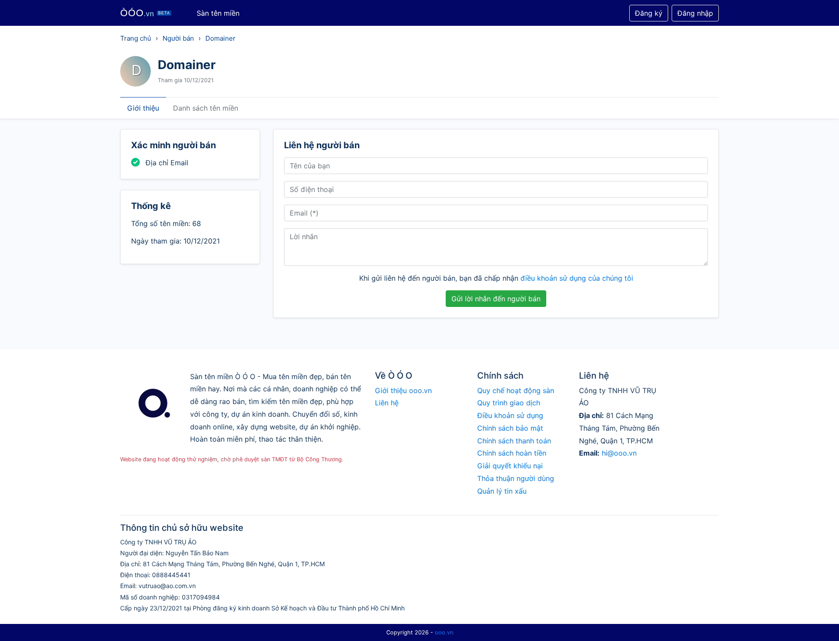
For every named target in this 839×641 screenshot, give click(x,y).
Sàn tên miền (218, 13)
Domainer (220, 38)
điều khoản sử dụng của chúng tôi (576, 278)
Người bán (178, 38)
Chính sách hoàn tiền (511, 453)
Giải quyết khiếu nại (510, 465)
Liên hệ (387, 402)
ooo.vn (444, 632)
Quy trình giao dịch (508, 402)
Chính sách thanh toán (514, 440)
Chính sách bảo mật (510, 428)
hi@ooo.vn (619, 453)
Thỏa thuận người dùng (515, 478)
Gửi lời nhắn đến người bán (496, 298)
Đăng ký (648, 13)
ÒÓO (145, 12)
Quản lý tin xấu (502, 491)
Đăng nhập (695, 13)
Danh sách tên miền (205, 108)
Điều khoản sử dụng (510, 415)
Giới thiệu (143, 108)
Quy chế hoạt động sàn (515, 390)
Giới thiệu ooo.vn (403, 390)
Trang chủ (135, 38)
